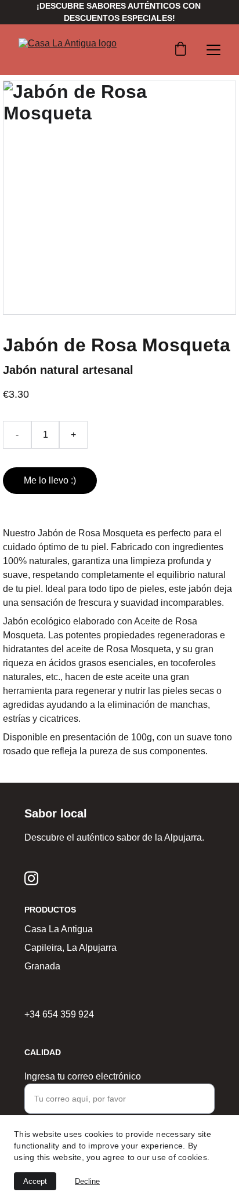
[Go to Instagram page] (31, 878)
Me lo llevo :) (50, 480)
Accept (35, 1181)
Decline (87, 1181)
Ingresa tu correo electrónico (82, 1076)
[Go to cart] (180, 50)
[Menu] (213, 50)
